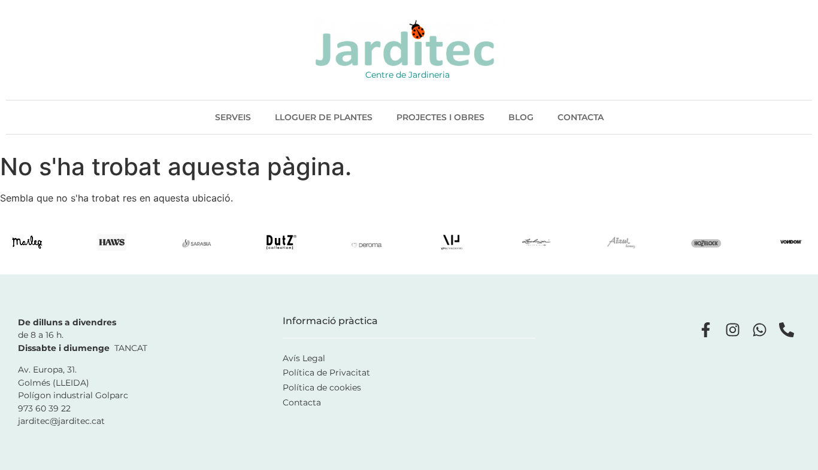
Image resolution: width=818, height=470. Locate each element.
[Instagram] (732, 329)
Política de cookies (322, 387)
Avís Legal (304, 358)
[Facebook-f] (705, 329)
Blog (521, 117)
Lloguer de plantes (323, 117)
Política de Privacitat (326, 372)
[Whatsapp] (759, 329)
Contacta (581, 117)
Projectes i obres (440, 117)
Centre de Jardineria (407, 74)
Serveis (233, 117)
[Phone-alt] (786, 329)
